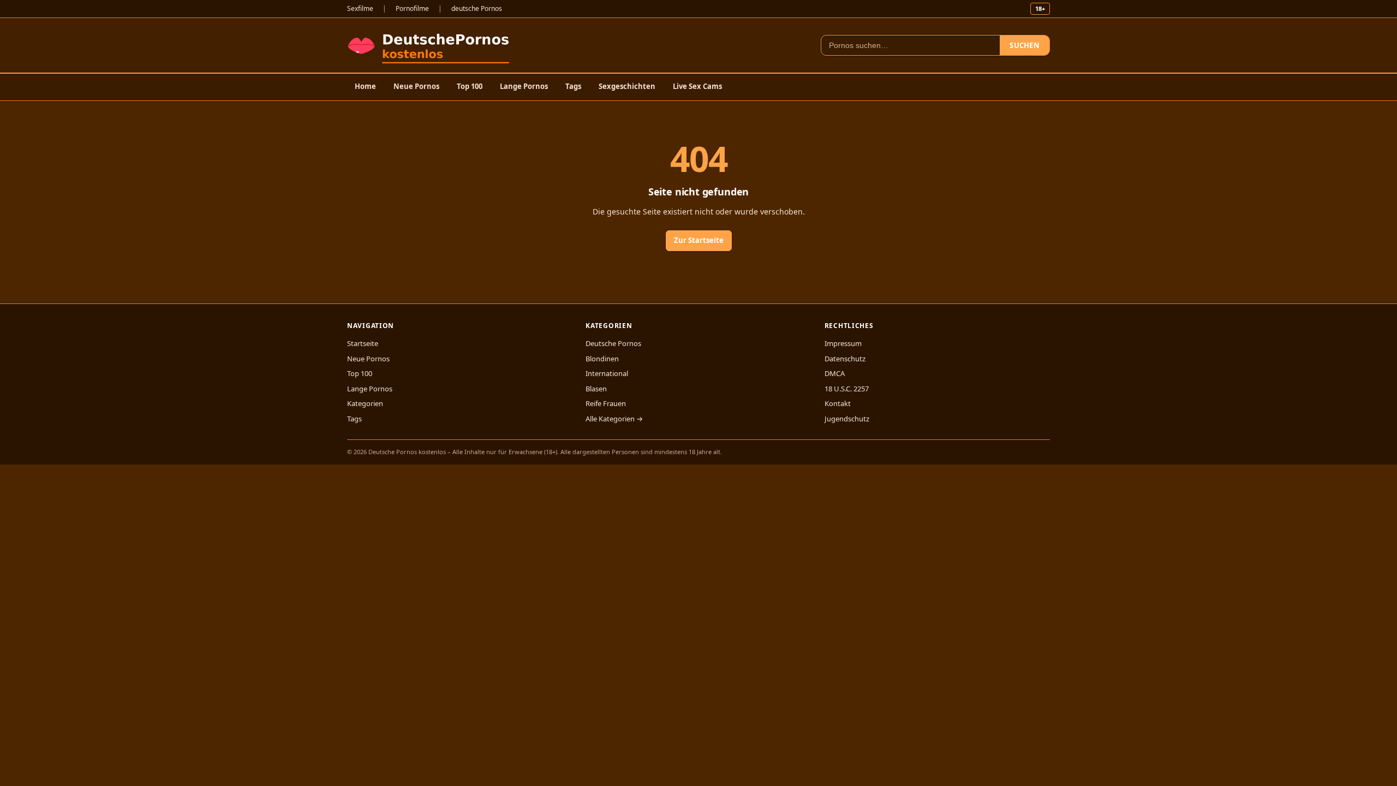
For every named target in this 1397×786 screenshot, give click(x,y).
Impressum (843, 343)
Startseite (362, 343)
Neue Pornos (416, 86)
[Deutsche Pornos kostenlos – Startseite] (431, 45)
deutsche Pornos (476, 8)
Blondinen (602, 359)
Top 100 (469, 86)
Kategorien (365, 403)
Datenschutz (845, 359)
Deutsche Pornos (613, 343)
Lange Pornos (524, 86)
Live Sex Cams (697, 86)
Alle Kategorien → (614, 419)
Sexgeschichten (627, 86)
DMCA (835, 373)
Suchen (1025, 45)
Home (365, 86)
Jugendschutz (847, 419)
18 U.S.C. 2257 (847, 389)
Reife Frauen (606, 403)
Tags (573, 86)
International (607, 373)
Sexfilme (360, 8)
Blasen (596, 389)
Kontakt (838, 403)
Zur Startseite (699, 240)
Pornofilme (412, 8)
